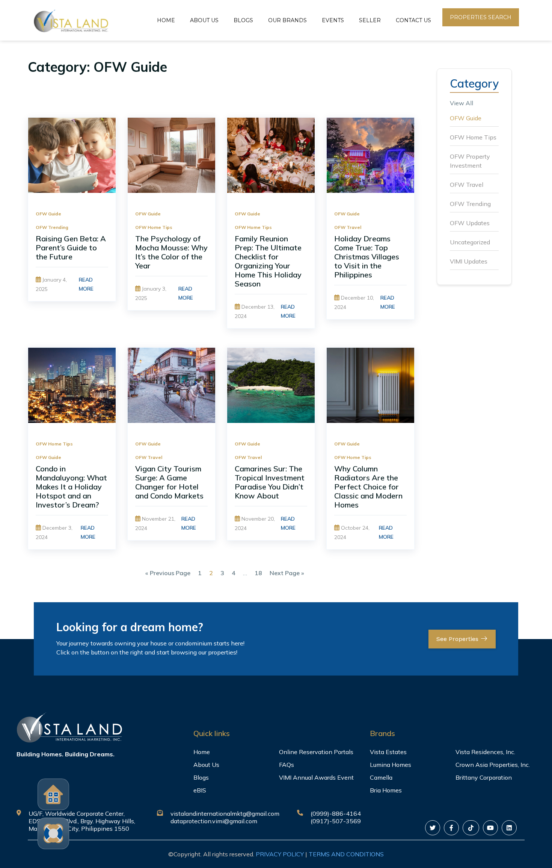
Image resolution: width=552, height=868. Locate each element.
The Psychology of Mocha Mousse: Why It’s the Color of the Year (171, 252)
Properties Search (480, 17)
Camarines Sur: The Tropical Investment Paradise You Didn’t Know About (270, 482)
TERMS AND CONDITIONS (346, 854)
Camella (381, 777)
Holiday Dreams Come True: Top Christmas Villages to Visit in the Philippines (366, 256)
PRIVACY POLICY (280, 854)
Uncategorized (470, 242)
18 (258, 573)
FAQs (286, 764)
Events (333, 20)
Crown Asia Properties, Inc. (492, 764)
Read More (86, 284)
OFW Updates (470, 223)
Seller (370, 20)
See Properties (458, 638)
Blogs (243, 20)
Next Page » (287, 573)
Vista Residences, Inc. (485, 752)
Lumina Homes (390, 764)
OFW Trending (52, 227)
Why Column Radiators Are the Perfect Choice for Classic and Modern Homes (368, 486)
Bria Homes (386, 790)
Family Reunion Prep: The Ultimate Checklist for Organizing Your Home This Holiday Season (268, 261)
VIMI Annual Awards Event (316, 777)
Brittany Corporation (483, 777)
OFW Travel (347, 227)
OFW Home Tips (153, 227)
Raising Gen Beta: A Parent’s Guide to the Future (71, 247)
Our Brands (287, 20)
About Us (204, 20)
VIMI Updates (468, 261)
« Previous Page (167, 573)
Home (166, 20)
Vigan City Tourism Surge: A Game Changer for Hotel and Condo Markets (169, 482)
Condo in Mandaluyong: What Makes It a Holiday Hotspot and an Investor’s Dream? (71, 486)
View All (461, 103)
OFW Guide (48, 214)
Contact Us (413, 20)
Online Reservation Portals (316, 752)
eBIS (199, 790)
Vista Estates (388, 752)
